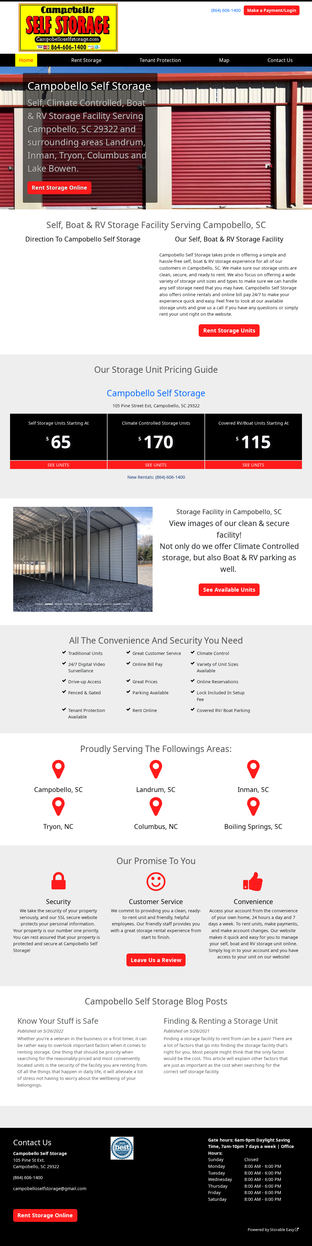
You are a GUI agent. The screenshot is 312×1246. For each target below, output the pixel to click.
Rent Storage (86, 60)
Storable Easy (282, 1229)
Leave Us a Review (156, 960)
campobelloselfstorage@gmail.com (49, 1188)
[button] (23, 559)
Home (26, 60)
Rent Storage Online (59, 187)
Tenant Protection (160, 60)
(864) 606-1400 (226, 10)
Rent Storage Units (229, 330)
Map (224, 60)
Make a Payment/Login (271, 10)
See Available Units (229, 589)
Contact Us (280, 60)
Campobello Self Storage (156, 393)
